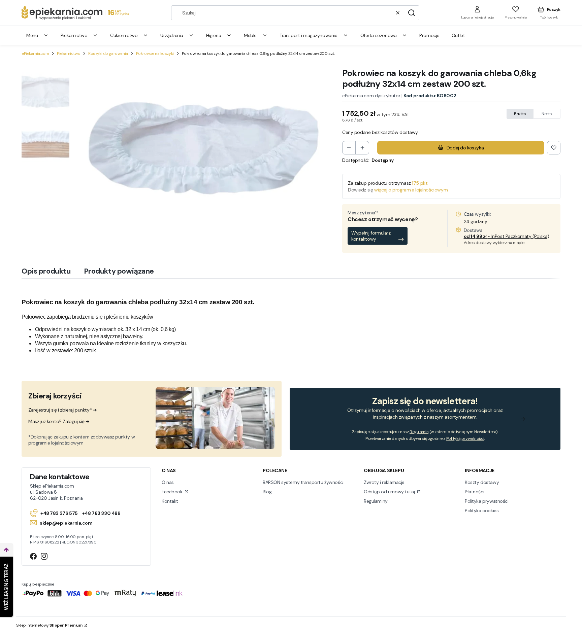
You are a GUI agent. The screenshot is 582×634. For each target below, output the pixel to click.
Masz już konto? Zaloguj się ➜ (59, 421)
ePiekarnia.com (35, 53)
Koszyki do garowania (108, 53)
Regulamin (419, 431)
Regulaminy (376, 501)
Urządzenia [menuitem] (171, 35)
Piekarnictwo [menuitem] (74, 35)
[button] (412, 13)
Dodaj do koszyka (465, 148)
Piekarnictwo (68, 53)
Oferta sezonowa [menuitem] (378, 35)
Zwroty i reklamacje (384, 482)
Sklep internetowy (49, 625)
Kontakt (170, 501)
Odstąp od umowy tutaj (390, 492)
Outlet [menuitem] (458, 35)
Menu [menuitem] (32, 35)
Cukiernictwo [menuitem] (123, 35)
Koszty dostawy (482, 482)
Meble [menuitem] (250, 35)
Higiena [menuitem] (213, 35)
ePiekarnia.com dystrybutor (371, 96)
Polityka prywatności (487, 501)
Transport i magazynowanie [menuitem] (308, 35)
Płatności (474, 492)
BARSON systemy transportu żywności (303, 482)
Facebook (173, 492)
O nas (168, 482)
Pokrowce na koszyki (155, 53)
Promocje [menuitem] (429, 35)
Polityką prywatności (465, 438)
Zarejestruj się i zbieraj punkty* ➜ (62, 410)
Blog (267, 492)
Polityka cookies (481, 510)
